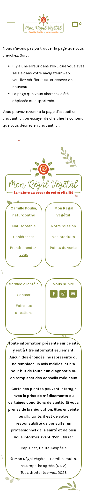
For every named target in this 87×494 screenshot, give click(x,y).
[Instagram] (63, 294)
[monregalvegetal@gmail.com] (73, 294)
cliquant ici (13, 118)
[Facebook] (54, 294)
